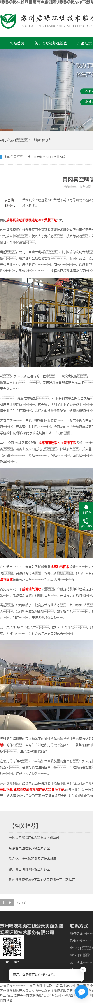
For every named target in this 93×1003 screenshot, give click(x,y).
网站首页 (17, 43)
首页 (30, 157)
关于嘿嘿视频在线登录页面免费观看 (51, 45)
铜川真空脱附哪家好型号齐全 (29, 869)
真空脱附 (35, 985)
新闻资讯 (43, 157)
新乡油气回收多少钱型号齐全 (29, 848)
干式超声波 (51, 985)
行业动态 (59, 157)
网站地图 (6, 1000)
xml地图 (67, 995)
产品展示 (84, 43)
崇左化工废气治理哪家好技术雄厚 (32, 859)
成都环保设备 (42, 140)
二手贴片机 (67, 985)
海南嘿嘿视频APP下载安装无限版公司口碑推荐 (42, 880)
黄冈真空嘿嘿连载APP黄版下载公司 (34, 837)
